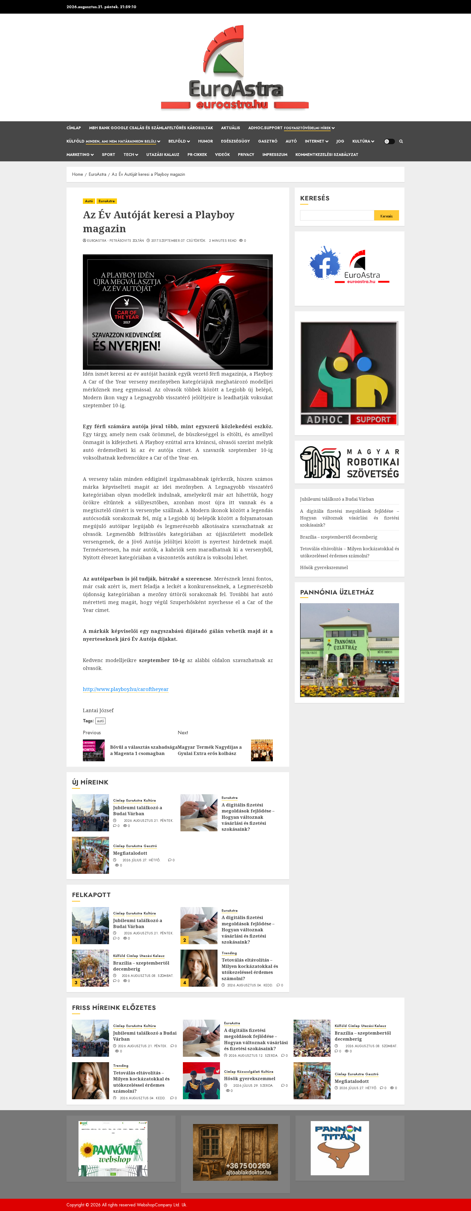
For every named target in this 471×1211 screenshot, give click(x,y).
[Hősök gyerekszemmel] (201, 1080)
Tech (128, 154)
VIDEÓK (222, 154)
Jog (340, 141)
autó (100, 721)
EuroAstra (107, 201)
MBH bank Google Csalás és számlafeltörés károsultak (151, 128)
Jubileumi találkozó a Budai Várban (137, 811)
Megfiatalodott (130, 853)
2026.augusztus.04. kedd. (250, 985)
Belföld (177, 141)
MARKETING (78, 154)
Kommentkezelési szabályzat (326, 154)
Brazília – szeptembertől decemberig (141, 966)
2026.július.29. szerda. (253, 1086)
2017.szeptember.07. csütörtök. (179, 241)
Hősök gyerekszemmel (324, 567)
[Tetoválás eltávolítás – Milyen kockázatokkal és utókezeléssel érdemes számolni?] (199, 968)
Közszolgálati (248, 1072)
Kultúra (361, 141)
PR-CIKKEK (197, 154)
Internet (314, 141)
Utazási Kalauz (162, 154)
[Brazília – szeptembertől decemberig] (90, 968)
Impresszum (274, 154)
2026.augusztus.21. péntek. (149, 821)
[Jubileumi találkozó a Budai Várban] (90, 812)
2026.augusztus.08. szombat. (148, 976)
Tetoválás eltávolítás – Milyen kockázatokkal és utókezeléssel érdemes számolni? (250, 969)
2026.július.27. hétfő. (142, 860)
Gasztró (267, 141)
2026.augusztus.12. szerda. (254, 1056)
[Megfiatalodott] (90, 855)
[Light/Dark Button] (389, 141)
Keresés (315, 198)
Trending (229, 953)
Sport (108, 154)
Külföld (111, 141)
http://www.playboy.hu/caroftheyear (126, 689)
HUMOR (205, 141)
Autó (291, 141)
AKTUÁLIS (230, 128)
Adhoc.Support (289, 128)
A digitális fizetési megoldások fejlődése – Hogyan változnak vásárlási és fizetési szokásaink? (248, 817)
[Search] (401, 141)
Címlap (74, 128)
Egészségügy (235, 141)
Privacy (246, 154)
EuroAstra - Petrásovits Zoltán (115, 241)
